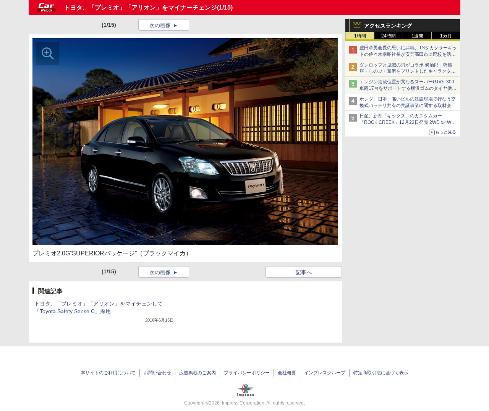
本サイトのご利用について (108, 372)
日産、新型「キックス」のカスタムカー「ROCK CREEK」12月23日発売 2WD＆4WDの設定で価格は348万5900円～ (407, 122)
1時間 (360, 36)
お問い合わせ (157, 372)
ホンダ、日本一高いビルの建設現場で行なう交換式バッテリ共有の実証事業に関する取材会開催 (407, 105)
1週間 (417, 36)
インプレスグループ (324, 372)
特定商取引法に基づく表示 (380, 372)
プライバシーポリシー (247, 372)
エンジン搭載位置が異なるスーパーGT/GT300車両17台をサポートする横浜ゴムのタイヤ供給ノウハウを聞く (408, 88)
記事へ (304, 272)
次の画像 (160, 25)
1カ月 (446, 36)
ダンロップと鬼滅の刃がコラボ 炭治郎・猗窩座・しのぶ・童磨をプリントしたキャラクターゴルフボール (407, 71)
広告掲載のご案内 (197, 372)
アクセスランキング (388, 26)
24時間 (388, 36)
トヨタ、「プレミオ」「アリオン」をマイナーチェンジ (140, 7)
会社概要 (287, 372)
